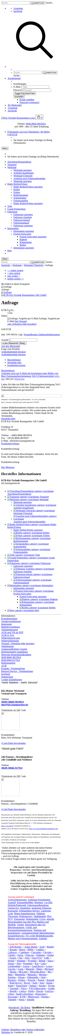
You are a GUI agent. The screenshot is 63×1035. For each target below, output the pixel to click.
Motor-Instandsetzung (24, 913)
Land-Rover (38, 966)
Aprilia (51, 988)
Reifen (16, 189)
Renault (50, 980)
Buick (22, 949)
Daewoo (30, 955)
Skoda (49, 983)
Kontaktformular (9, 618)
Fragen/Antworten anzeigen (33, 236)
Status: (4, 315)
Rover (27, 983)
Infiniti (42, 960)
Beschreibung (14, 359)
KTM (23, 996)
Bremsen (38, 902)
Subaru (33, 985)
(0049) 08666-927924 (11, 768)
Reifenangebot (8, 663)
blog (9, 250)
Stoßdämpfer (40, 916)
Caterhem (24, 952)
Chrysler (47, 952)
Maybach (49, 969)
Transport (12, 164)
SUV (10, 919)
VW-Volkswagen (37, 988)
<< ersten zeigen (15, 270)
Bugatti (13, 949)
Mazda (13, 971)
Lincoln (12, 969)
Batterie (23, 239)
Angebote (18, 8)
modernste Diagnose (41, 908)
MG (50, 971)
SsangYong (22, 985)
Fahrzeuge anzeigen (23, 214)
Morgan (43, 974)
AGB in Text (7, 635)
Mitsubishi (20, 974)
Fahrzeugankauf (21, 223)
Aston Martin (31, 947)
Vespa (22, 999)
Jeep (19, 963)
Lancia (26, 966)
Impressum (6, 624)
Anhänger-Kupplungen (39, 899)
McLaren (23, 971)
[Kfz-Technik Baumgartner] (18, 118)
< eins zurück (13, 273)
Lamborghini (14, 966)
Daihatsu (40, 955)
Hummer (21, 960)
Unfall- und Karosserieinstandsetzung (22, 928)
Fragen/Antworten (22, 234)
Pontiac (22, 980)
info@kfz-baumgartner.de (14, 704)
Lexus (49, 966)
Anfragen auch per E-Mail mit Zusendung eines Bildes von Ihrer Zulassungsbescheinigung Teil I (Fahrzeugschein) (30, 376)
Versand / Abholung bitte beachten (17, 643)
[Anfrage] (6, 292)
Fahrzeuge (12, 211)
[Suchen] (34, 66)
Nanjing (12, 977)
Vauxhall (14, 988)
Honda (11, 960)
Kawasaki (13, 996)
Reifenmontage (20, 195)
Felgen (16, 192)
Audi (42, 947)
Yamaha (30, 999)
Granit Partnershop (16, 209)
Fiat (21, 958)
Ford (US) (37, 958)
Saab (35, 983)
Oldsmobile (33, 977)
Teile (9, 206)
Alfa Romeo (16, 947)
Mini (10, 974)
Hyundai (32, 960)
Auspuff (12, 902)
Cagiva (22, 991)
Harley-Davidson (24, 994)
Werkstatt (11, 167)
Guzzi (36, 996)
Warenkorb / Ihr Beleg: (19, 1007)
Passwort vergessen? (29, 102)
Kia (37, 963)
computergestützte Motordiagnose (37, 933)
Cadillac (40, 949)
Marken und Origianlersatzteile (23, 938)
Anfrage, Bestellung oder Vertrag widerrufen (22, 1029)
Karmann (28, 963)
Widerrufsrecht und (10, 638)
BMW (30, 949)
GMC (47, 958)
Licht (10, 913)
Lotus (21, 969)
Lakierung (46, 910)
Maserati (30, 969)
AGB (4, 665)
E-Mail (16, 86)
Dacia (20, 955)
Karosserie (13, 910)
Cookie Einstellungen (11, 679)
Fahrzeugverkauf (21, 220)
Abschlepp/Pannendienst (19, 162)
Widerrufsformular (10, 640)
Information (13, 228)
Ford (27, 958)
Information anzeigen (23, 231)
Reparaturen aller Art (35, 924)
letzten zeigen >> (15, 278)
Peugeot (12, 980)
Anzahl (4, 340)
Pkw (49, 916)
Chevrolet (36, 952)
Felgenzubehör (20, 200)
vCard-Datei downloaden (13, 743)
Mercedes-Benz (38, 971)
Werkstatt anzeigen (22, 170)
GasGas (49, 991)
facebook (17, 11)
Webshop (5, 1032)
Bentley (50, 947)
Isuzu (50, 960)
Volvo (24, 988)
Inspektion (25, 908)
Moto (30, 996)
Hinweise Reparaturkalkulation (16, 654)
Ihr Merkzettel (14, 105)
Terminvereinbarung (11, 621)
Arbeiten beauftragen (23, 173)
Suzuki (42, 985)
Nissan (21, 977)
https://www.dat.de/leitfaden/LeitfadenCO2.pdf (43, 829)
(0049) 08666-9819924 (12, 702)
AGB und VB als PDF (12, 632)
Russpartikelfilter (25, 902)
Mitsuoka (32, 974)
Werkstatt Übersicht (22, 175)
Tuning (20, 924)
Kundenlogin (14, 78)
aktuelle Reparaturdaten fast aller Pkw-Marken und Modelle (31, 922)
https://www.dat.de (7, 826)
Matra (39, 969)
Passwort (17, 90)
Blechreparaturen (16, 927)
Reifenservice (25, 916)
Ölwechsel (13, 916)
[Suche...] (37, 3)
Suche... (50, 2)
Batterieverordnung (10, 627)
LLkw (42, 919)
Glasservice (13, 908)
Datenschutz (7, 676)
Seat (42, 983)
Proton (41, 980)
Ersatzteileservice (16, 935)
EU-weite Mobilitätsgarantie (39, 935)
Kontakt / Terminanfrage (13, 668)
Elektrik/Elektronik (17, 905)
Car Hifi (48, 902)
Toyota (51, 985)
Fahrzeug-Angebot (22, 217)
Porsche (32, 980)
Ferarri (13, 958)
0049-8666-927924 (10, 660)
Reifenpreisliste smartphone (14, 652)
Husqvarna (40, 994)
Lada (43, 963)
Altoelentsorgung (9, 629)
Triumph (12, 999)
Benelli (13, 991)
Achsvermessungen (17, 899)
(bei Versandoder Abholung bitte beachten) (22, 322)
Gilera (11, 994)
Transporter (19, 919)
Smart (11, 985)
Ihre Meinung (7, 467)
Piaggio (45, 996)
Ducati (39, 991)
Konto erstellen (27, 99)
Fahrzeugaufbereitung (37, 905)
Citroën (12, 955)
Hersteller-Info (14, 362)
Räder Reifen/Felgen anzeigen (28, 186)
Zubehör (43, 938)
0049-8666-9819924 (36, 123)
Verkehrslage (7, 646)
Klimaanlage (26, 242)
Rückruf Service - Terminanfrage (17, 671)
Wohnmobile (32, 919)
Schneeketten (19, 198)
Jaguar (11, 963)
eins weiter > (13, 276)
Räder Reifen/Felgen (17, 184)
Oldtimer (40, 913)
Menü (4, 148)
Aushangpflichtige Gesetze (14, 649)
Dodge (50, 955)
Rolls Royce (16, 983)
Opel (43, 977)
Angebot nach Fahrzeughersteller (29, 178)
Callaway (13, 952)
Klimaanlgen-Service (29, 910)
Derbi (31, 991)
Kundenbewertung (16, 365)
